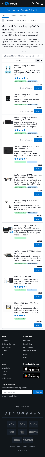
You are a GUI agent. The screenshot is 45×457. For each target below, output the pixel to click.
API (3, 354)
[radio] (38, 60)
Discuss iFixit (6, 347)
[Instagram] (18, 413)
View (37, 88)
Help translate (21, 406)
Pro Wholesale (28, 344)
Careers (4, 351)
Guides (13, 15)
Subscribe (38, 392)
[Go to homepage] (12, 3)
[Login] (42, 3)
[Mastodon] (27, 413)
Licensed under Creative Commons (22, 447)
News (25, 357)
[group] (39, 60)
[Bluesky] (31, 413)
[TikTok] (6, 413)
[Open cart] (37, 3)
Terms (4, 375)
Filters (18, 60)
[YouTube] (22, 413)
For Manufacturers (29, 351)
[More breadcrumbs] (3, 20)
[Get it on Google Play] (31, 375)
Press (25, 354)
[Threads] (35, 413)
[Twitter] (14, 413)
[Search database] (33, 3)
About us (5, 341)
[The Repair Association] (39, 413)
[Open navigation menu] (2, 3)
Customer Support (8, 344)
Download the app (31, 364)
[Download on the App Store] (31, 369)
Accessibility (6, 368)
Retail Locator (28, 347)
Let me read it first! (10, 396)
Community (27, 341)
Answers (23, 15)
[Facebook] (10, 413)
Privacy (4, 371)
